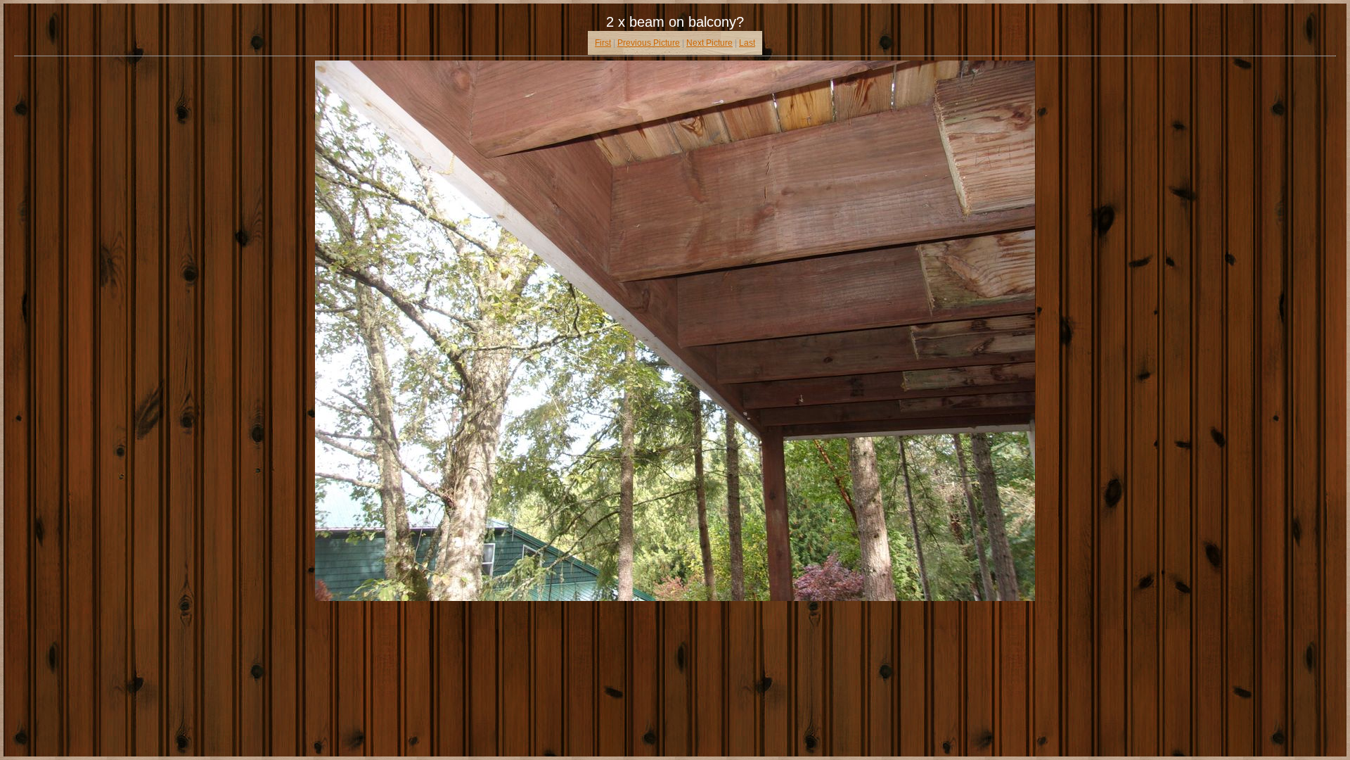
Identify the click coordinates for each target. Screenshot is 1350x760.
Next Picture (709, 43)
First (603, 43)
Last (747, 43)
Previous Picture (648, 43)
